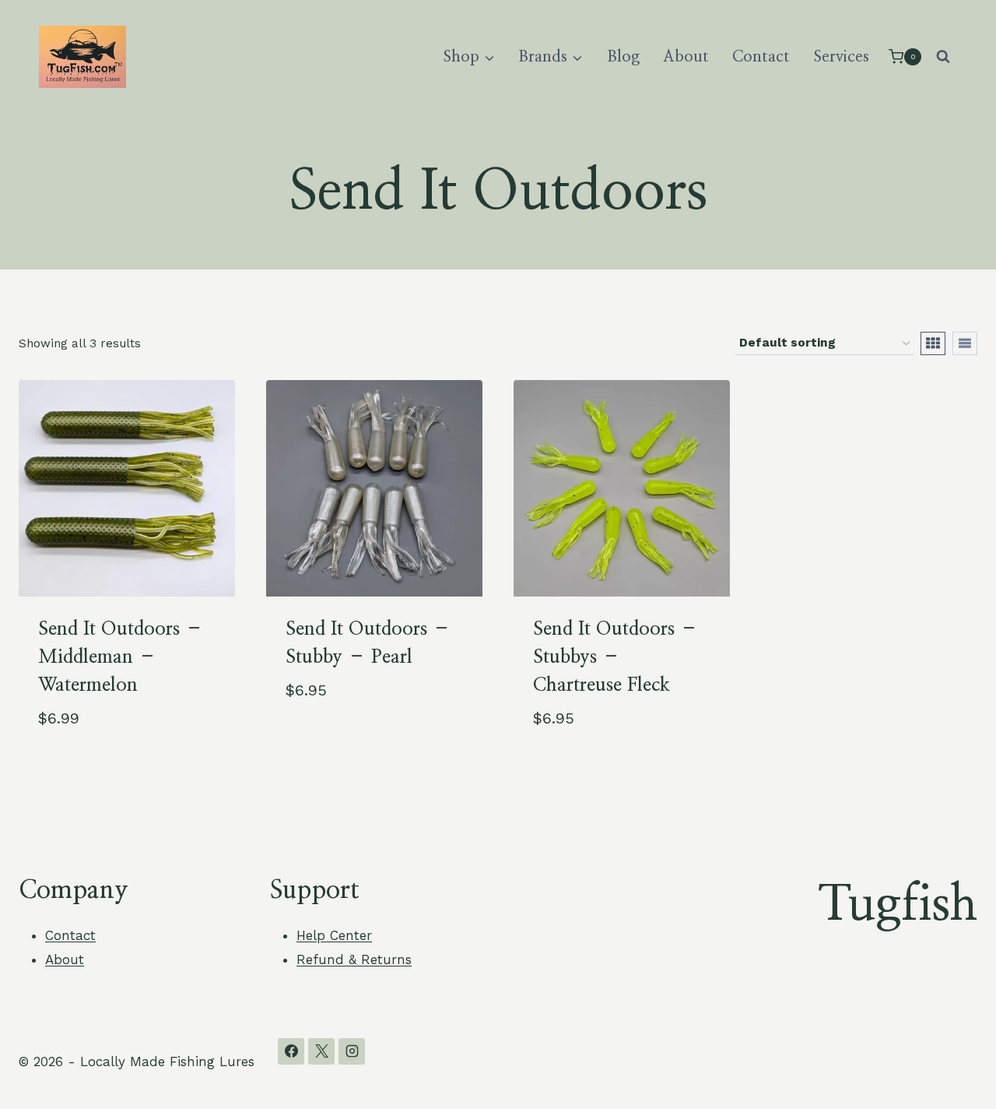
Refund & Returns (354, 959)
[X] (321, 1051)
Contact (761, 57)
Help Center (334, 935)
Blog (623, 57)
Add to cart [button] (326, 740)
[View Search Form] (943, 57)
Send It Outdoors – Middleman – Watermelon (120, 657)
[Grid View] (933, 343)
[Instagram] (351, 1051)
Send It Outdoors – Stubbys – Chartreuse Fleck (615, 657)
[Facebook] (291, 1051)
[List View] (964, 343)
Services (841, 57)
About (686, 57)
